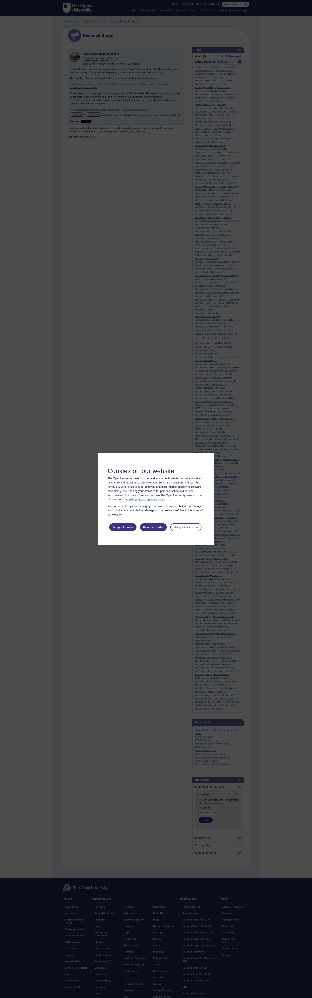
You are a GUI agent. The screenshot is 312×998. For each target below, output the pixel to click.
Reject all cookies (153, 527)
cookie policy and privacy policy (145, 499)
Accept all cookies (122, 527)
